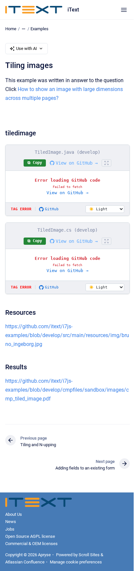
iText (73, 10)
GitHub (52, 209)
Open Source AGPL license (30, 536)
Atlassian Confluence (25, 562)
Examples (39, 28)
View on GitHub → (77, 163)
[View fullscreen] (106, 163)
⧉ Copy (35, 162)
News (10, 521)
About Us (13, 514)
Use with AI (26, 48)
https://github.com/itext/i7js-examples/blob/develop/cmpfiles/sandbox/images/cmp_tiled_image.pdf (67, 390)
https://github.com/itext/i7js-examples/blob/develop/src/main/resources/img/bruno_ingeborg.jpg (67, 335)
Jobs (9, 529)
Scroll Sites (89, 554)
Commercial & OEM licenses (31, 543)
